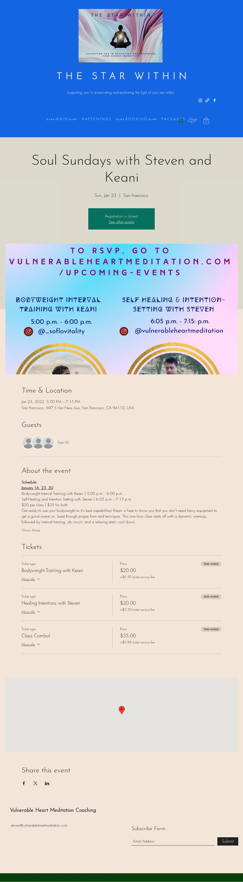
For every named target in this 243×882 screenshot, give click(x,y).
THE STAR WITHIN (123, 76)
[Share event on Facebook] (24, 783)
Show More (31, 530)
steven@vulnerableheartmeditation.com (39, 825)
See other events (121, 221)
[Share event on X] (35, 783)
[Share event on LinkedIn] (47, 783)
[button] (206, 120)
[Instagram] (200, 100)
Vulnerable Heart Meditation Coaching (53, 810)
